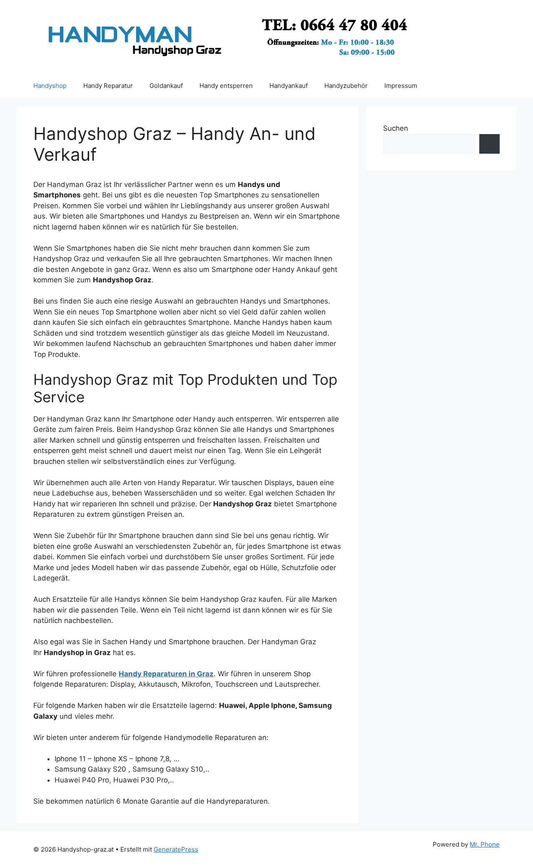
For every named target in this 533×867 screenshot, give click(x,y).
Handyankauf (288, 86)
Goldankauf (166, 86)
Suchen (395, 128)
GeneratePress (176, 849)
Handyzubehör (346, 86)
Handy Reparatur (108, 86)
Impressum (400, 86)
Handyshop (50, 86)
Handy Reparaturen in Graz (166, 674)
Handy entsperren (226, 86)
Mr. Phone (485, 844)
